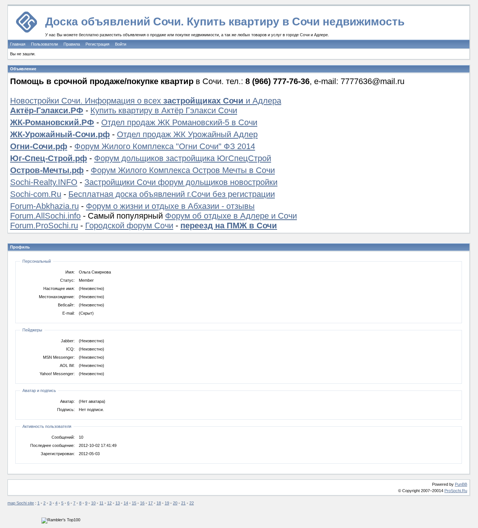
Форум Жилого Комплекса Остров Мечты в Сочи (183, 170)
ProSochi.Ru (455, 490)
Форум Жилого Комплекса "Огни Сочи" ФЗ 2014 (164, 146)
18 (158, 503)
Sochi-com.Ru (35, 194)
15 (134, 503)
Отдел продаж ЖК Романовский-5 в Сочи (179, 122)
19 (167, 503)
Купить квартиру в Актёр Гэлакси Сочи (163, 110)
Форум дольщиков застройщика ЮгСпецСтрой (182, 158)
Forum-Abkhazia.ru (44, 206)
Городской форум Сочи (129, 225)
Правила (71, 44)
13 (117, 503)
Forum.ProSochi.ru (44, 225)
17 (150, 503)
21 (183, 503)
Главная (17, 44)
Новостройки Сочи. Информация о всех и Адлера (145, 100)
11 (101, 503)
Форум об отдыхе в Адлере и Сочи (231, 215)
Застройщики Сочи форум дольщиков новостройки (180, 182)
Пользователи (44, 44)
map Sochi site (20, 503)
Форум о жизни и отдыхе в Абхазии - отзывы (170, 206)
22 (191, 503)
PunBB (461, 484)
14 (126, 503)
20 (175, 503)
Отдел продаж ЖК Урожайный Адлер (187, 134)
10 (93, 503)
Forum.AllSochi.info (45, 215)
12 (109, 503)
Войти (120, 44)
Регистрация (97, 44)
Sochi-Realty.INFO (43, 182)
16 (142, 503)
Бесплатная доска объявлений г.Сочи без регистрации (171, 194)
